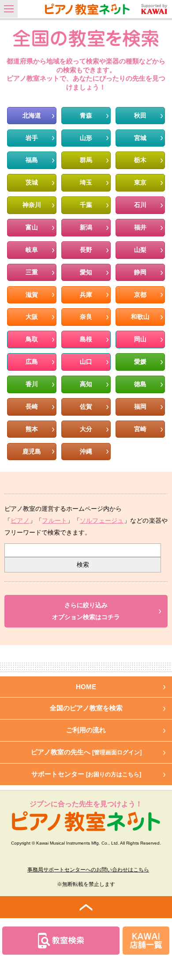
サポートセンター (86, 774)
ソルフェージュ (102, 520)
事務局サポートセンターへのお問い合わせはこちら (88, 869)
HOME (86, 686)
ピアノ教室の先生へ (86, 752)
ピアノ (20, 520)
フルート (54, 520)
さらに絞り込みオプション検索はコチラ (86, 611)
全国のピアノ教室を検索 (86, 708)
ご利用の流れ (86, 730)
